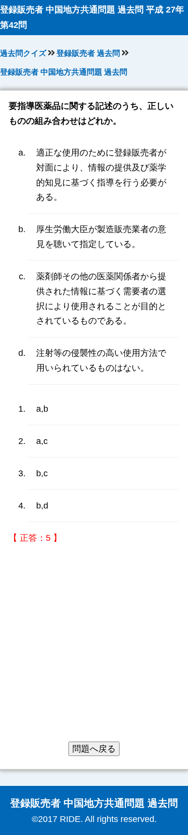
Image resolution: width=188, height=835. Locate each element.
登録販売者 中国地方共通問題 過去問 (63, 72)
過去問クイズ (23, 53)
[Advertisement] (94, 648)
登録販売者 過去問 (88, 53)
